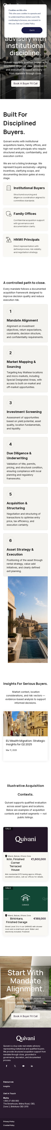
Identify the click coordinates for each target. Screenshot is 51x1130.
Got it (32, 30)
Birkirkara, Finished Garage (16, 920)
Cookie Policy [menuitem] (8, 1125)
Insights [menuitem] (6, 1086)
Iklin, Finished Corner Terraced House (15, 864)
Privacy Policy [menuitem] (8, 1121)
